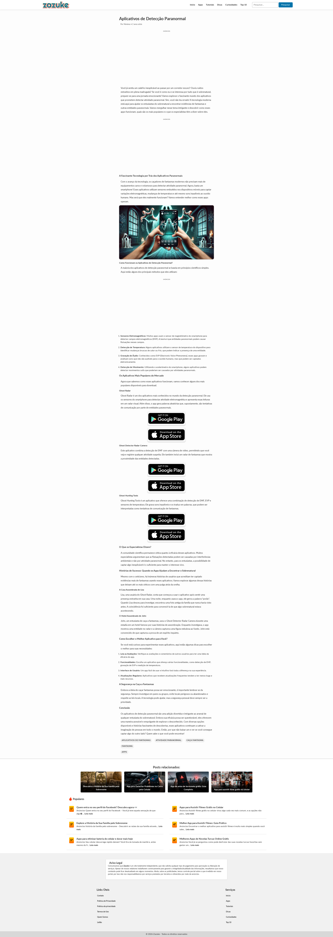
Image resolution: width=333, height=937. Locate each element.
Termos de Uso (103, 912)
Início (192, 5)
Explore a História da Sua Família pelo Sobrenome (101, 823)
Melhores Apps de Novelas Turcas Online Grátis (204, 839)
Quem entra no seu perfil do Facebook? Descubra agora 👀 (106, 807)
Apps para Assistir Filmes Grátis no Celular (201, 807)
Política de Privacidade (106, 901)
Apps (200, 5)
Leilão (99, 922)
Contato (100, 896)
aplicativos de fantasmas (136, 740)
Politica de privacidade (106, 906)
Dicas (219, 5)
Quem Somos (102, 917)
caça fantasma (195, 740)
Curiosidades (231, 5)
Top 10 (243, 5)
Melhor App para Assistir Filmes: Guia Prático (203, 823)
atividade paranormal (168, 740)
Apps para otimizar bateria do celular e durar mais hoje (104, 839)
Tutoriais (210, 5)
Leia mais (88, 814)
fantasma (127, 746)
